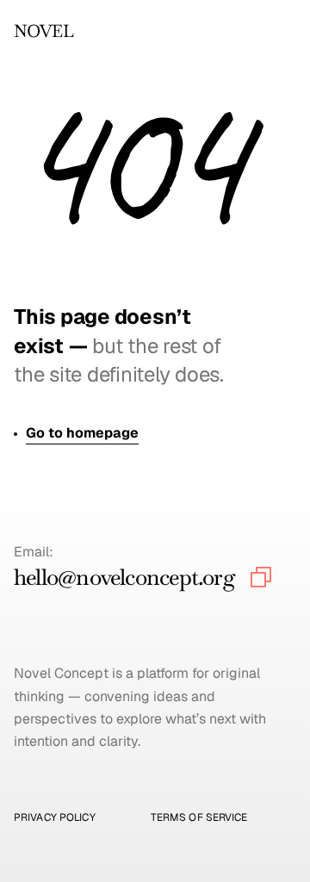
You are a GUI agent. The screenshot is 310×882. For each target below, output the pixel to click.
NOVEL (43, 31)
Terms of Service (199, 817)
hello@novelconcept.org (124, 577)
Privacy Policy (55, 817)
